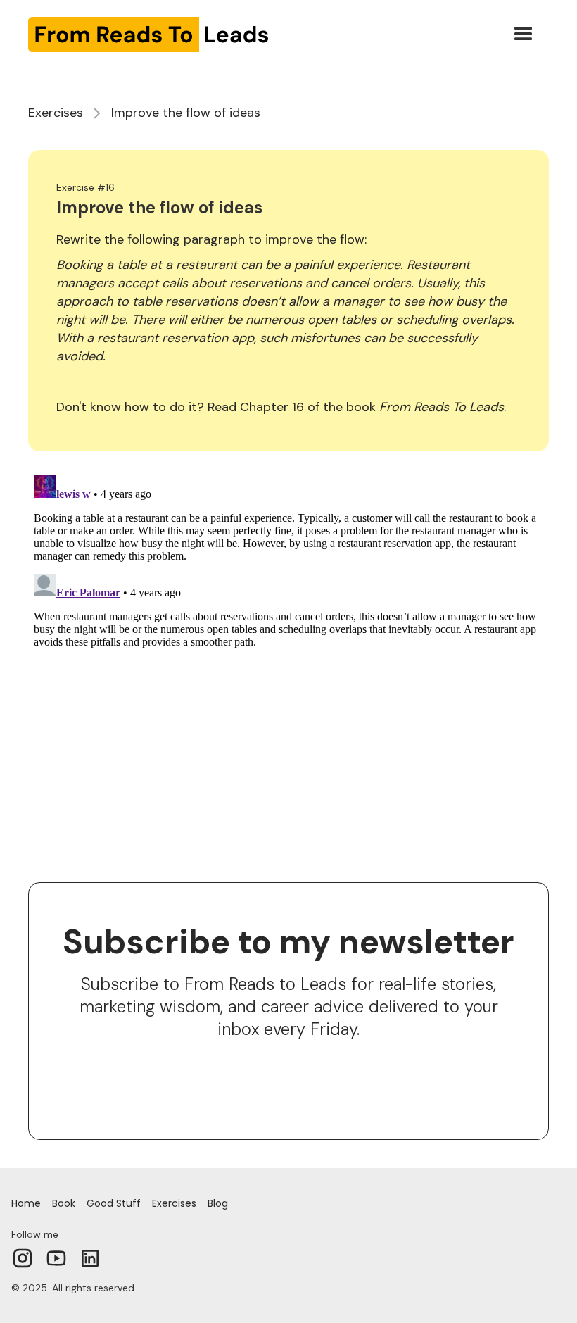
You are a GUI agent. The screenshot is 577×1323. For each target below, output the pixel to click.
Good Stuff (114, 1203)
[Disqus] (288, 646)
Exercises (55, 112)
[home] (149, 34)
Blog (218, 1203)
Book (63, 1203)
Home (26, 1203)
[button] (523, 34)
